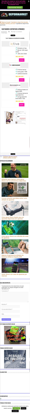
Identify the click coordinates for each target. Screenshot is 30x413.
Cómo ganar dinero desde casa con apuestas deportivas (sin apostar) (13, 218)
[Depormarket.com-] (15, 14)
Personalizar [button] (15, 411)
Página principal (5, 22)
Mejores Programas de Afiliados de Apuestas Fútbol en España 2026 (12, 256)
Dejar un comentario (17, 31)
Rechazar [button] (23, 408)
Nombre (4, 304)
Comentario (5, 291)
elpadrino (5, 31)
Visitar (21, 60)
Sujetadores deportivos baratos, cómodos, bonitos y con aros (14, 22)
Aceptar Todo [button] (16, 408)
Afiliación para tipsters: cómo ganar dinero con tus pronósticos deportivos (14, 180)
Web (3, 314)
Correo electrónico (7, 309)
